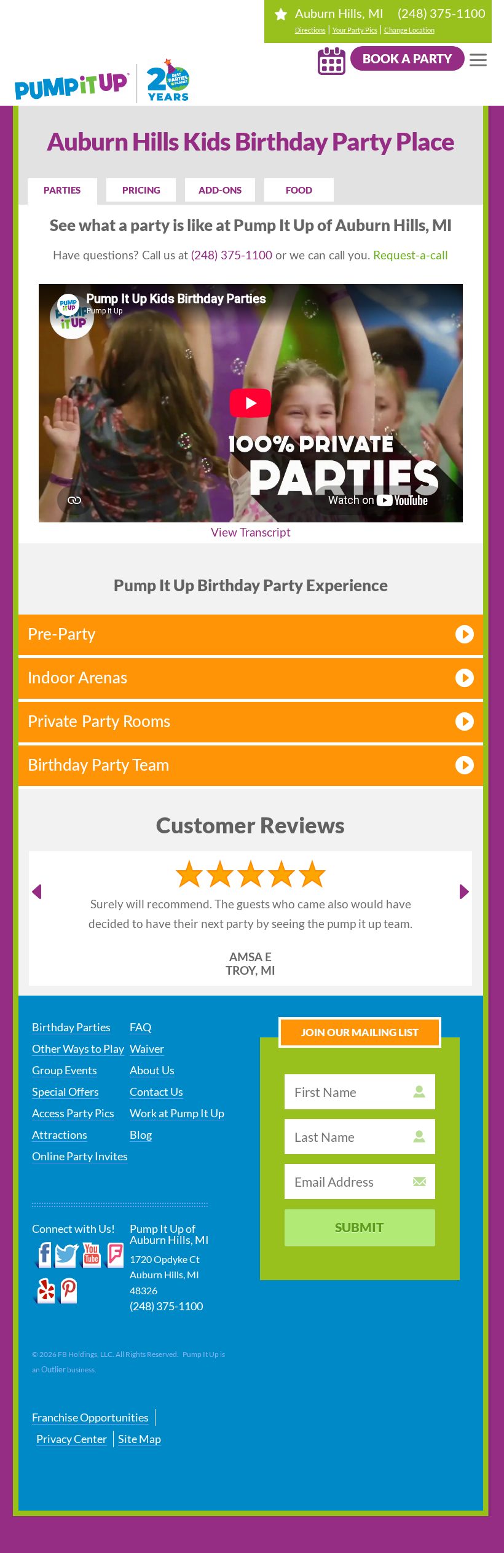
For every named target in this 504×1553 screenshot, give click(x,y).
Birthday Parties (71, 1027)
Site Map (139, 1438)
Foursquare (113, 1255)
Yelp (43, 1291)
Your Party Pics (355, 30)
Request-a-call (410, 255)
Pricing (141, 189)
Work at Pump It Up (177, 1113)
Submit (359, 1227)
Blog (141, 1134)
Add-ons (220, 189)
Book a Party (407, 58)
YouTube (90, 1255)
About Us (152, 1070)
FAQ (140, 1027)
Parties (62, 189)
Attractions (59, 1134)
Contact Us (156, 1091)
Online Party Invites (80, 1156)
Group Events (64, 1070)
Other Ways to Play (78, 1048)
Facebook (42, 1255)
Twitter (66, 1255)
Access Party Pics (73, 1113)
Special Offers (65, 1091)
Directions (310, 30)
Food (299, 189)
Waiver (147, 1048)
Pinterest (66, 1291)
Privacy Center (71, 1438)
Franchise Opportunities (90, 1417)
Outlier (53, 1369)
